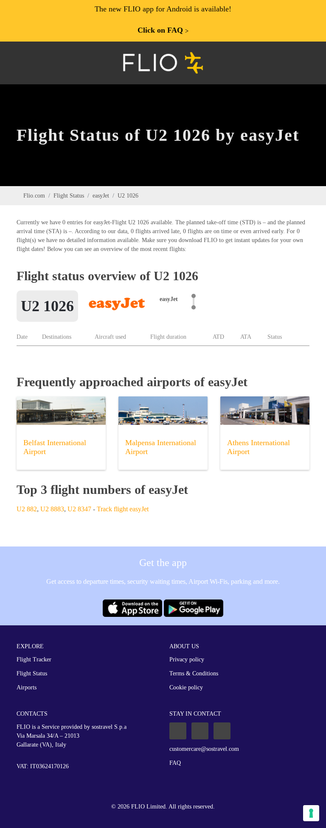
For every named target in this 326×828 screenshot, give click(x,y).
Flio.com (34, 195)
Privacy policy (186, 659)
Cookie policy (186, 687)
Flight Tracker (34, 659)
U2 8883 (52, 509)
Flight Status (68, 195)
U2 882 (27, 509)
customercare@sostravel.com (204, 749)
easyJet (101, 195)
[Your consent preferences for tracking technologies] (311, 813)
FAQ (175, 763)
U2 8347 (79, 509)
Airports (27, 687)
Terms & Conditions (193, 673)
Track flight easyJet (123, 509)
